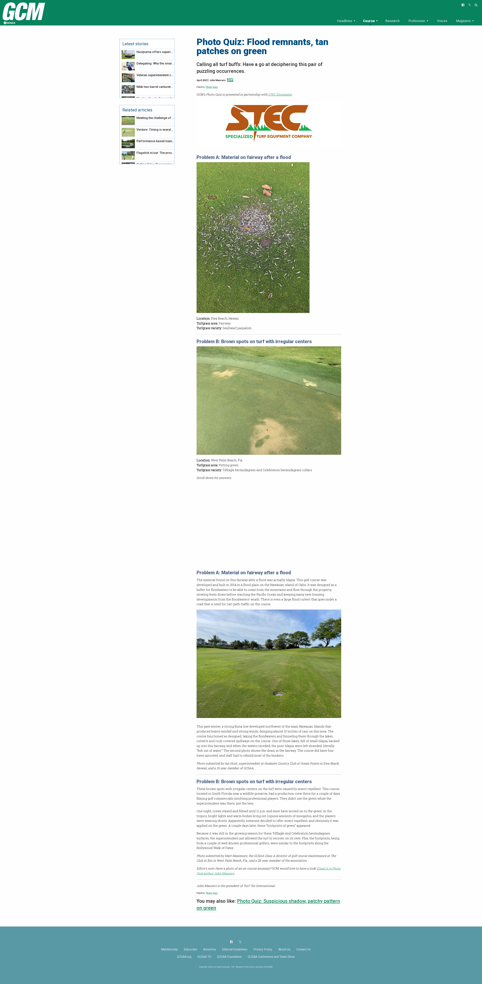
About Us (284, 949)
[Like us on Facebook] (231, 942)
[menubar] (405, 20)
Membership (169, 949)
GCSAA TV (204, 957)
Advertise (209, 949)
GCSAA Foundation (229, 957)
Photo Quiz (212, 87)
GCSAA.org (184, 957)
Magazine (463, 21)
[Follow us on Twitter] (240, 942)
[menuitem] (346, 20)
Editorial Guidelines (234, 949)
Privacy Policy (262, 949)
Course (369, 21)
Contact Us (303, 949)
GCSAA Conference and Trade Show (271, 957)
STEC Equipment (280, 94)
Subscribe (190, 949)
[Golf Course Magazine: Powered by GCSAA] (23, 12)
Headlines (344, 21)
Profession (417, 21)
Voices (442, 21)
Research (392, 21)
